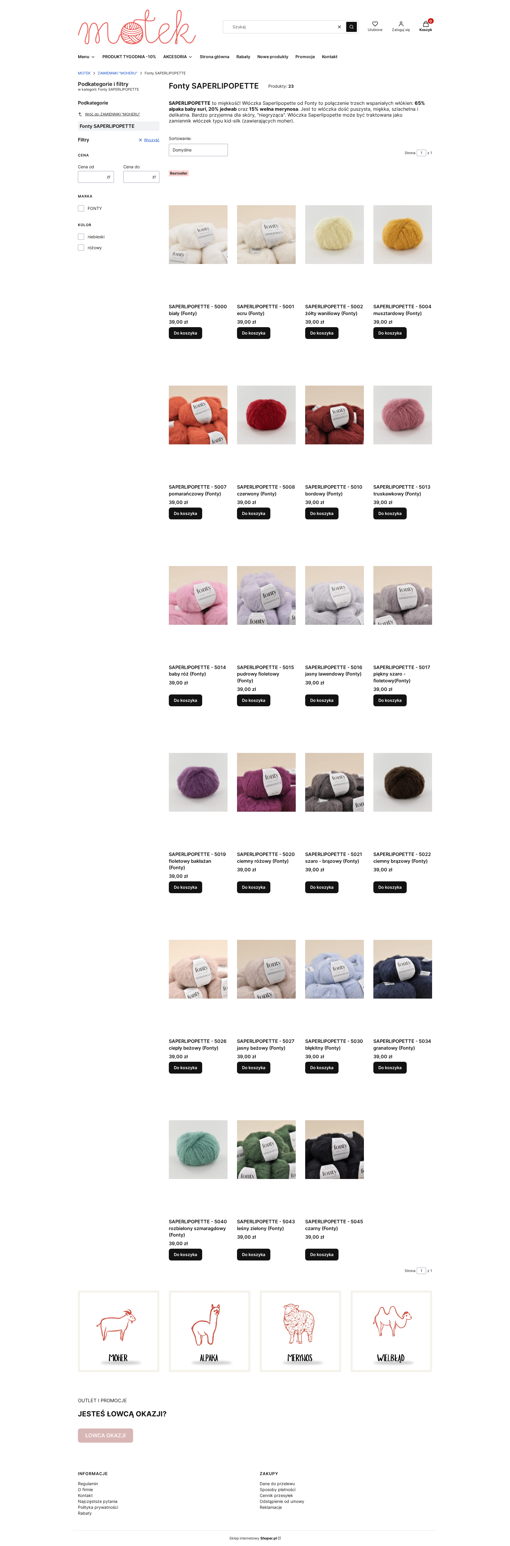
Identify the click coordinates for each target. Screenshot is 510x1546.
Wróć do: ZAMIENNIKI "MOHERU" (112, 114)
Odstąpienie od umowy (282, 1501)
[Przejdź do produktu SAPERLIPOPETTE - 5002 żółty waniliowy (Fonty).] (334, 234)
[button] (351, 27)
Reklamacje (271, 1507)
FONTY (95, 208)
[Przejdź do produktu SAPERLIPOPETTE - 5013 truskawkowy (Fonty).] (402, 414)
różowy (95, 247)
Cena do (131, 166)
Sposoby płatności (277, 1489)
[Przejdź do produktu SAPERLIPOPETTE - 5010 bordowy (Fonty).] (334, 414)
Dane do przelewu (277, 1483)
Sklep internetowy (253, 1538)
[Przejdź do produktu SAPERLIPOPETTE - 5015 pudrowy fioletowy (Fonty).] (266, 595)
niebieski (96, 236)
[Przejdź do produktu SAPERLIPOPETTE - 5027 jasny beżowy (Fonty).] (266, 969)
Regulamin (88, 1483)
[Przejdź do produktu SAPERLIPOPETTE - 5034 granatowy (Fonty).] (402, 969)
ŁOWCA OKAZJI (105, 1435)
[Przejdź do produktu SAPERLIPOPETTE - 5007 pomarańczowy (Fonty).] (198, 414)
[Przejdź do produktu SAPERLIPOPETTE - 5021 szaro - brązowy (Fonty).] (334, 782)
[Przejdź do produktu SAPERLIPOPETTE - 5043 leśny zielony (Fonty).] (266, 1149)
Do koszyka (185, 332)
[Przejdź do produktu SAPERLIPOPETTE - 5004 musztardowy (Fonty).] (402, 234)
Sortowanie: (180, 138)
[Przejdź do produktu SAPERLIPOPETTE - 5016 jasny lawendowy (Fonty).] (334, 595)
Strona (410, 153)
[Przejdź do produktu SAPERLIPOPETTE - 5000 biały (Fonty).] (198, 234)
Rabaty (85, 1513)
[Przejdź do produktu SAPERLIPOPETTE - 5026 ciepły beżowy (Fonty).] (198, 969)
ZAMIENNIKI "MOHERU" (118, 73)
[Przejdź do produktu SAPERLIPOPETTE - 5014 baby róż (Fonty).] (198, 595)
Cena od (86, 166)
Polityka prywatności (98, 1507)
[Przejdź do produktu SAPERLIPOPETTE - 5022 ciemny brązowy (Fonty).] (402, 782)
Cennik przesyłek (276, 1495)
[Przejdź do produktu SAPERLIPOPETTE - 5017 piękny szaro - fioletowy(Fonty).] (402, 595)
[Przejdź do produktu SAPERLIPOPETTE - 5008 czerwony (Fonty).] (266, 414)
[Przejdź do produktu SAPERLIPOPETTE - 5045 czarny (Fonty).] (334, 1149)
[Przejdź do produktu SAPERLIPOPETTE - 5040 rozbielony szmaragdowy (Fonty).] (198, 1149)
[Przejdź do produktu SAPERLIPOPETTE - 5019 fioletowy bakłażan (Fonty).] (198, 782)
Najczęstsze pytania (97, 1501)
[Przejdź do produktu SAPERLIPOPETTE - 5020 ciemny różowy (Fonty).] (266, 782)
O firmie (85, 1489)
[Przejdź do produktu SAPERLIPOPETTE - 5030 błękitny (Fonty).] (334, 969)
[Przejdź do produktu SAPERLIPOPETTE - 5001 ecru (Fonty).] (266, 234)
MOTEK (84, 73)
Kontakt (85, 1495)
